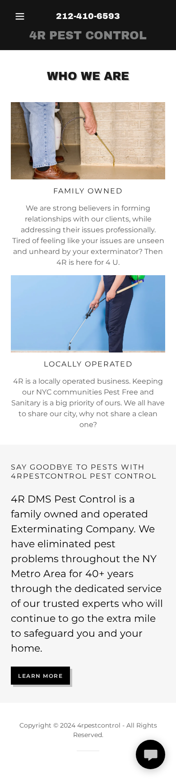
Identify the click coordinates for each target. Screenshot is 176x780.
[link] (88, 35)
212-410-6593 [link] (88, 16)
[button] (22, 16)
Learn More (40, 675)
